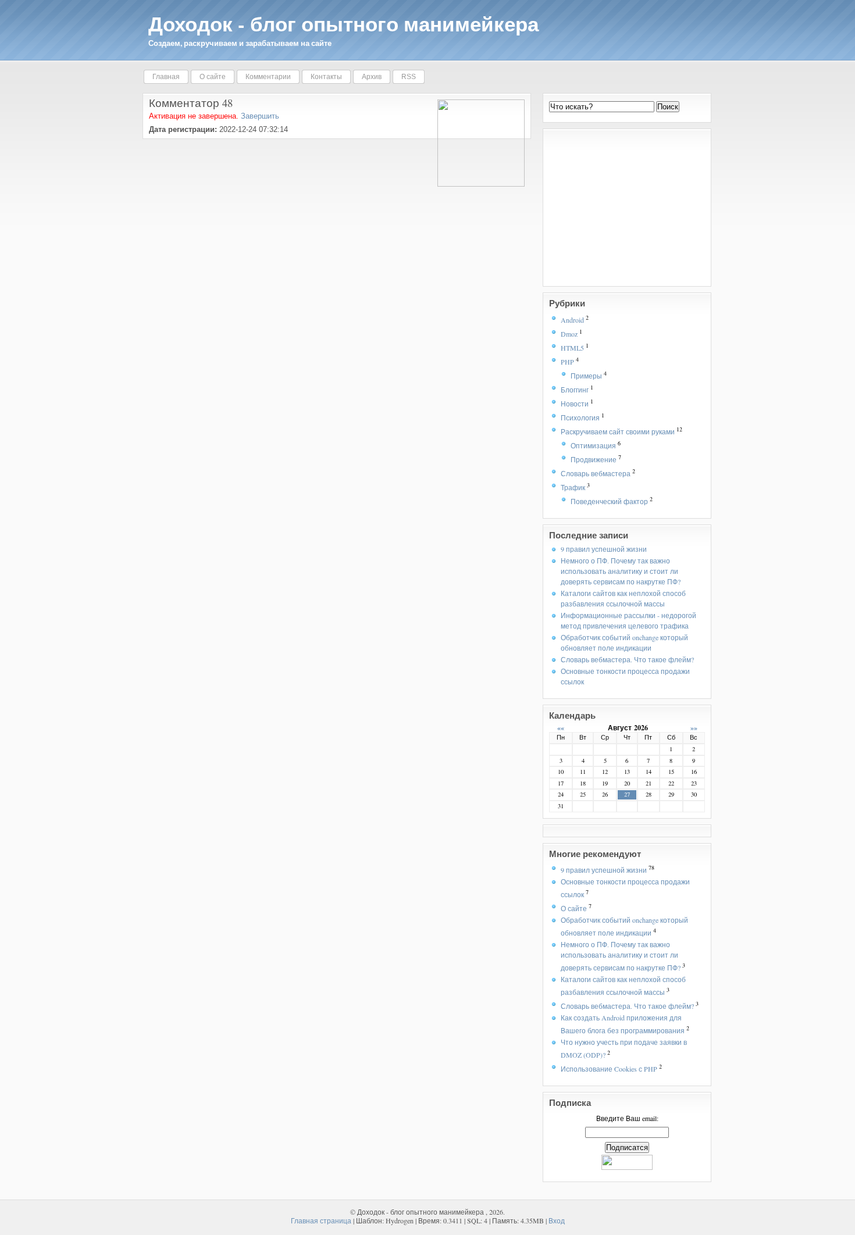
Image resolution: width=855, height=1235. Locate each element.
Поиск (667, 106)
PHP (567, 361)
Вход (556, 1220)
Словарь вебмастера (595, 473)
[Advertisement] (621, 207)
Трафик (573, 487)
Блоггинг (575, 389)
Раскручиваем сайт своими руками (618, 431)
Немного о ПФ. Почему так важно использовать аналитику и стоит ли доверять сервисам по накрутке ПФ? (621, 571)
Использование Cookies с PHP (609, 1068)
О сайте (574, 908)
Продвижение (594, 459)
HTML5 (572, 347)
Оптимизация (593, 445)
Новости (575, 403)
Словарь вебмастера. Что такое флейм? (627, 659)
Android (572, 319)
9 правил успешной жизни (604, 549)
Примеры (586, 375)
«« (560, 728)
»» (693, 728)
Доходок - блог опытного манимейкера (343, 23)
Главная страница (321, 1220)
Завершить (260, 116)
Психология (580, 417)
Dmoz (569, 333)
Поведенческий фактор (609, 501)
